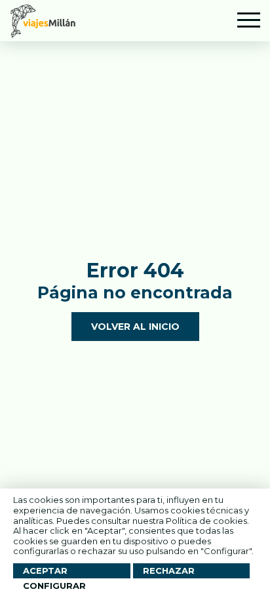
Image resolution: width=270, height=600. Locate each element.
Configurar (54, 585)
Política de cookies (206, 520)
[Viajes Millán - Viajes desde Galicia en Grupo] (43, 20)
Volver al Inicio (135, 326)
